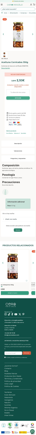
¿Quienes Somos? (11, 366)
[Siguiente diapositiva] (32, 34)
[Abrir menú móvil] (2, 4)
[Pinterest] (23, 314)
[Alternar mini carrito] (33, 4)
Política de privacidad (12, 381)
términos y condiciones (21, 357)
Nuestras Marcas (10, 374)
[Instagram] (5, 314)
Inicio (5, 13)
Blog (6, 371)
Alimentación (14, 13)
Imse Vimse (8, 415)
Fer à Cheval (9, 410)
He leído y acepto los (16, 357)
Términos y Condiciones (13, 379)
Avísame (18, 98)
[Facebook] (12, 314)
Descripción (5, 68)
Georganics (8, 400)
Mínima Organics (10, 408)
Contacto (7, 368)
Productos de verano (19, 1)
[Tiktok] (9, 314)
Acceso (18, 230)
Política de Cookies (11, 386)
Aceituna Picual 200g (8, 285)
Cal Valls (4, 58)
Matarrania (8, 397)
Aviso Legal (8, 384)
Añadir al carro (18, 293)
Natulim (7, 403)
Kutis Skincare (9, 395)
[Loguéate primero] (32, 251)
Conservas (23, 13)
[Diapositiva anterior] (3, 34)
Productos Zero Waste (12, 376)
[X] (20, 314)
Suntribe (7, 405)
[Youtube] (15, 314)
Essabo (7, 413)
